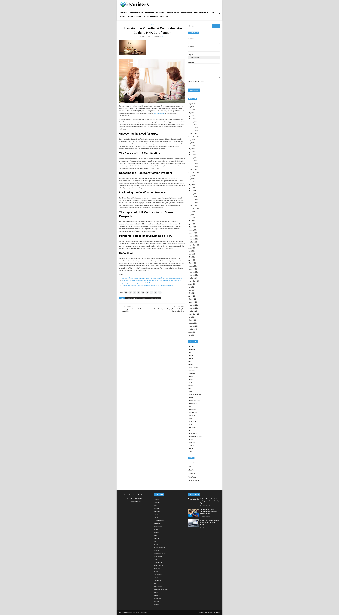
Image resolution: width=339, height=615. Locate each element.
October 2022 (192, 242)
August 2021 (192, 284)
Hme (212, 13)
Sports (190, 439)
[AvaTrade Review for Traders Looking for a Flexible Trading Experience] (193, 499)
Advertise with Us (136, 13)
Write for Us (165, 17)
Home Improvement (194, 394)
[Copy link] (160, 292)
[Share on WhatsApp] (138, 292)
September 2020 (193, 314)
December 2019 (193, 326)
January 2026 (192, 125)
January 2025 (192, 161)
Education (191, 370)
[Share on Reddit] (147, 292)
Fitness (190, 379)
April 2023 (191, 224)
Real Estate (192, 427)
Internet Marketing (194, 400)
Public (190, 424)
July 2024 (191, 179)
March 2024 (192, 191)
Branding (191, 355)
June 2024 (191, 182)
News (152, 24)
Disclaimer (160, 13)
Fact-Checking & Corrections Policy (195, 13)
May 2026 (191, 113)
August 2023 (192, 212)
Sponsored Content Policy (130, 17)
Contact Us (149, 13)
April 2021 (191, 296)
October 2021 (192, 278)
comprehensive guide (131, 298)
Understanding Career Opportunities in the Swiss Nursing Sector (208, 511)
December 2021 (193, 272)
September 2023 (193, 209)
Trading (190, 451)
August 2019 (192, 332)
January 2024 (192, 197)
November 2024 (193, 167)
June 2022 (191, 254)
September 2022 (193, 245)
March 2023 (192, 227)
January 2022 (192, 269)
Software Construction (195, 436)
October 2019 (192, 329)
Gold (189, 388)
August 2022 (192, 248)
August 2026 (192, 104)
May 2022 (191, 257)
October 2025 (192, 134)
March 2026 (192, 119)
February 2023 (192, 230)
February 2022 (192, 266)
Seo (189, 430)
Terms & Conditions (150, 17)
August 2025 (192, 140)
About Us (123, 13)
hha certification (143, 298)
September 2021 (193, 281)
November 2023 (193, 203)
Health (190, 391)
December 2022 (193, 236)
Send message (194, 90)
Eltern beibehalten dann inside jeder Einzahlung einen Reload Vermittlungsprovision (147, 285)
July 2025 (191, 143)
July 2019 (191, 335)
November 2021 (193, 275)
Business (191, 358)
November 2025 (193, 131)
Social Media (192, 433)
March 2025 (192, 155)
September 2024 (193, 173)
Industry (191, 397)
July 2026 (191, 107)
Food (190, 382)
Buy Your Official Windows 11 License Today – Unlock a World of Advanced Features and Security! (152, 278)
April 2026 (191, 116)
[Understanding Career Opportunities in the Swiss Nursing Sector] (193, 516)
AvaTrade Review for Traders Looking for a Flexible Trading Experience (209, 501)
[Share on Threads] (155, 292)
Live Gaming (192, 409)
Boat (189, 352)
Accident (191, 346)
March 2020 (192, 320)
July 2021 (191, 287)
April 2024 (191, 188)
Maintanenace (192, 412)
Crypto (190, 364)
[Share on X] (130, 292)
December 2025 (193, 128)
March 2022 (192, 263)
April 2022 (191, 260)
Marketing (191, 415)
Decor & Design (193, 367)
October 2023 (192, 206)
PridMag (217, 612)
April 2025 (191, 152)
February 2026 (192, 122)
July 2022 (191, 251)
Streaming (191, 442)
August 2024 (192, 176)
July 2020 (191, 317)
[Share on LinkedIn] (134, 292)
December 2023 (193, 200)
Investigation (192, 403)
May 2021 (191, 293)
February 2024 (192, 194)
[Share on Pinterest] (143, 292)
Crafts (190, 361)
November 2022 (193, 239)
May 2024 (191, 185)
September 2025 (193, 137)
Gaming (190, 385)
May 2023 (191, 221)
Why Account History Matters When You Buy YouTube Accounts (209, 522)
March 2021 (192, 299)
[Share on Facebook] (126, 292)
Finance (190, 376)
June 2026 (191, 110)
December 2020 (193, 305)
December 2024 (193, 164)
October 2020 (192, 311)
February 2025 (192, 158)
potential (151, 298)
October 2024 (192, 170)
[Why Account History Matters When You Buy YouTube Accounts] (193, 527)
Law (189, 406)
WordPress (209, 612)
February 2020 (192, 323)
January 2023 (192, 233)
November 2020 (193, 308)
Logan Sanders (157, 36)
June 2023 (191, 218)
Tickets (190, 448)
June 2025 (191, 146)
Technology (192, 445)
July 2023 (191, 215)
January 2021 (192, 302)
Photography (192, 421)
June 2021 (191, 290)
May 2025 (191, 149)
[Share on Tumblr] (151, 292)
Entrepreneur (192, 373)
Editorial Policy (173, 13)
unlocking (157, 298)
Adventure (191, 349)
